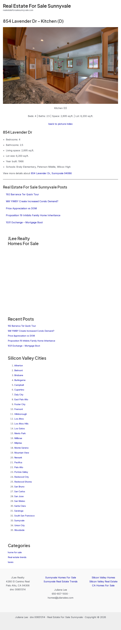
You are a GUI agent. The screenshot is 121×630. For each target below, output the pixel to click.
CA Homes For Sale (103, 585)
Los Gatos (19, 428)
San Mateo (19, 501)
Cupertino (19, 389)
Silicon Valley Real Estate (103, 581)
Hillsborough (20, 414)
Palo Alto (18, 467)
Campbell (19, 385)
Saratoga (18, 511)
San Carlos (19, 491)
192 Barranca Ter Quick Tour (22, 326)
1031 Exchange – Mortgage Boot (24, 345)
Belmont (18, 370)
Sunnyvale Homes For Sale (60, 577)
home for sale (15, 552)
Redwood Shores (23, 481)
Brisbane (18, 375)
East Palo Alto (21, 399)
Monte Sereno (21, 448)
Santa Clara (20, 506)
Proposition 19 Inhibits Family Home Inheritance (31, 340)
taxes (10, 562)
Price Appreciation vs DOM (21, 335)
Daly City (18, 394)
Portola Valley (21, 472)
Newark (18, 457)
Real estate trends (17, 557)
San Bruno (19, 486)
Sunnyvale (19, 520)
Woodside (19, 530)
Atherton (18, 365)
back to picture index (60, 123)
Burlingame (20, 380)
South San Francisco (24, 515)
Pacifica (18, 462)
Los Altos (19, 418)
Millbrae (18, 438)
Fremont (18, 409)
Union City (19, 525)
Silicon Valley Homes (103, 577)
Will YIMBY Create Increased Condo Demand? (31, 331)
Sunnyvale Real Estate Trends (60, 581)
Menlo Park (20, 433)
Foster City (19, 404)
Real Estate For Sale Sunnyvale (37, 6)
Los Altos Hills (21, 423)
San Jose (19, 496)
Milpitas (18, 443)
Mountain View (21, 452)
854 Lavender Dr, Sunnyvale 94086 (51, 173)
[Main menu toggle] (114, 7)
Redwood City (21, 477)
